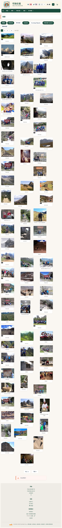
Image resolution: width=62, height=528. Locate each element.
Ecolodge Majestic (36, 23)
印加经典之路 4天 (31, 491)
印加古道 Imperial (48, 22)
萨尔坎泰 (18, 22)
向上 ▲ (27, 471)
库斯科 (3, 22)
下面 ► (35, 471)
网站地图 (29, 524)
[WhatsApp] (32, 505)
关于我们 (31, 503)
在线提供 (31, 493)
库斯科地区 (4, 26)
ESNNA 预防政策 (49, 524)
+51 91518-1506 (32, 513)
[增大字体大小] (48, 4)
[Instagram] (31, 505)
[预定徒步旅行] (57, 4)
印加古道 (11, 22)
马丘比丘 (26, 22)
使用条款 (34, 524)
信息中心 (31, 501)
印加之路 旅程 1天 (31, 489)
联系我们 (31, 511)
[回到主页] (3, 10)
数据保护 (43, 524)
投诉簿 (31, 518)
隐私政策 (38, 524)
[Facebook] (29, 505)
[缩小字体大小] (50, 4)
